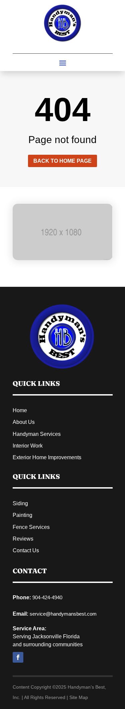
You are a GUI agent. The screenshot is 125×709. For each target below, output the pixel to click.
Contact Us (26, 550)
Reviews (23, 539)
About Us (24, 422)
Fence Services (31, 527)
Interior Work (28, 446)
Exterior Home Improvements (47, 457)
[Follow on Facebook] (18, 657)
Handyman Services (37, 434)
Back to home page (62, 161)
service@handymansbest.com (63, 614)
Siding (20, 503)
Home (20, 410)
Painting (22, 515)
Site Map (78, 697)
